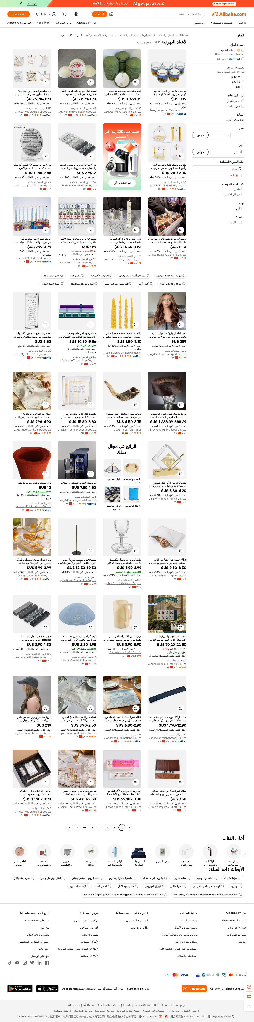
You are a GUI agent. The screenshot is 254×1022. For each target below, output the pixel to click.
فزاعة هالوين (180, 878)
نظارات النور (176, 886)
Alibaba (183, 35)
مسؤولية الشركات (237, 934)
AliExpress (74, 1005)
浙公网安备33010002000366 (187, 1016)
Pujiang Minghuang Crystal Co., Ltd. (77, 500)
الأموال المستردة (90, 941)
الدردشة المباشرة (89, 927)
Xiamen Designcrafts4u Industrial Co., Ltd (32, 258)
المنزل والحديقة (165, 35)
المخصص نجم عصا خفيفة (116, 283)
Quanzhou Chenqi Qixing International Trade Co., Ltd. (77, 262)
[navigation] (218, 431)
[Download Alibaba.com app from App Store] (47, 988)
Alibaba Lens (232, 988)
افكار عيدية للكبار (126, 886)
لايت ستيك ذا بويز (78, 886)
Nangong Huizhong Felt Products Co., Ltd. (32, 506)
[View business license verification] (160, 1016)
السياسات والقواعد (187, 955)
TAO (156, 1005)
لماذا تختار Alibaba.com (234, 920)
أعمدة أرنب (144, 283)
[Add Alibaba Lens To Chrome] (194, 988)
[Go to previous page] (129, 827)
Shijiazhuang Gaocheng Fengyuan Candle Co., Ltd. (167, 110)
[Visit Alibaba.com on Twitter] (32, 962)
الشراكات (44, 948)
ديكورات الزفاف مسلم (153, 878)
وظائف (243, 941)
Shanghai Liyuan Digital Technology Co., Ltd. (32, 354)
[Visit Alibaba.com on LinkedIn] (39, 962)
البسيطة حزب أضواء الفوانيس (206, 886)
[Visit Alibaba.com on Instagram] (24, 962)
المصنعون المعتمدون (137, 920)
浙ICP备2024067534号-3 (222, 1016)
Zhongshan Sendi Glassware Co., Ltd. (122, 583)
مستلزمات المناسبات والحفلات (134, 35)
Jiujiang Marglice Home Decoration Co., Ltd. (77, 580)
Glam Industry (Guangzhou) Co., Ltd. (32, 111)
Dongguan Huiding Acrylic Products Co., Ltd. (32, 575)
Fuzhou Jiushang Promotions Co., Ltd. (77, 111)
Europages (181, 1005)
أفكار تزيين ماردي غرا (51, 878)
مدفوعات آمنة (189, 920)
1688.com (88, 1005)
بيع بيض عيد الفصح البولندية (169, 275)
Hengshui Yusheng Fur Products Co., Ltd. (167, 429)
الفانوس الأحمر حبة (100, 275)
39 (77, 827)
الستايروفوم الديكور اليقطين (85, 878)
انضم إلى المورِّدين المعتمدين (33, 941)
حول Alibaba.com (236, 912)
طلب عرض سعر (139, 927)
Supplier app (135, 988)
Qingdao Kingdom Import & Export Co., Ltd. (167, 354)
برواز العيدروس (152, 886)
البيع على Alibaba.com (37, 920)
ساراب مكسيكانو (22, 878)
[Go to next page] (69, 827)
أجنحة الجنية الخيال (51, 283)
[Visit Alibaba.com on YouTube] (17, 962)
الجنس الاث (102, 886)
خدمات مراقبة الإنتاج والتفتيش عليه (178, 948)
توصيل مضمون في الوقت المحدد (179, 934)
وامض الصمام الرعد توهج (120, 878)
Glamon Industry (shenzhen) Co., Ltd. (167, 185)
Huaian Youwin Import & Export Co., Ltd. (167, 575)
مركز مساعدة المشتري (86, 920)
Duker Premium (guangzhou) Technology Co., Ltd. (32, 185)
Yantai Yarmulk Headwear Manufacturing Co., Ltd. (122, 111)
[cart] (64, 14)
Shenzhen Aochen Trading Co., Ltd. (167, 498)
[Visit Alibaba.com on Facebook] (47, 962)
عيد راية (234, 886)
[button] (111, 14)
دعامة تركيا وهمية (205, 878)
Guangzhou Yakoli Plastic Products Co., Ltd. (77, 429)
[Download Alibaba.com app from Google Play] (20, 988)
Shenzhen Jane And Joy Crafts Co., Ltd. (122, 259)
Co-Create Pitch (237, 927)
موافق (200, 135)
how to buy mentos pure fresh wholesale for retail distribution (206, 894)
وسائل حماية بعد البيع (186, 941)
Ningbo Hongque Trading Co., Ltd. (167, 663)
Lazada (127, 1005)
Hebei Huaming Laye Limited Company (122, 352)
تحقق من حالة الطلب (37, 934)
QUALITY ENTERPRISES (127, 429)
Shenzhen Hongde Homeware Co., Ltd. (77, 185)
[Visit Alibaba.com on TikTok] (10, 962)
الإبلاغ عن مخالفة (90, 955)
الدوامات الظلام (231, 878)
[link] (249, 987)
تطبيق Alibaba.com (73, 988)
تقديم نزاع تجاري (90, 934)
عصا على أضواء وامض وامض (132, 275)
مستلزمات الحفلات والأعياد (98, 35)
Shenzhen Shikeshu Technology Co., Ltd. (77, 360)
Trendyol (167, 1005)
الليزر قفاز (75, 275)
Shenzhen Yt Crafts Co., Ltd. (125, 652)
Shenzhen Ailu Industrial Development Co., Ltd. (167, 254)
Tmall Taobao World (109, 1005)
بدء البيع (45, 927)
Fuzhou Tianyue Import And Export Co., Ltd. (32, 429)
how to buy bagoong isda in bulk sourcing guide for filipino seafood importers (123, 894)
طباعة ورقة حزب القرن (171, 283)
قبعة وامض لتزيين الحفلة (82, 283)
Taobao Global (142, 1005)
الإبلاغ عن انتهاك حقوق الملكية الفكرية (78, 948)
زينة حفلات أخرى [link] (69, 35)
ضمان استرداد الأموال (185, 927)
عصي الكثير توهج (52, 275)
